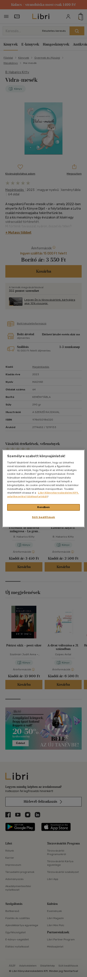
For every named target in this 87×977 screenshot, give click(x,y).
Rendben (43, 507)
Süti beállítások (43, 517)
